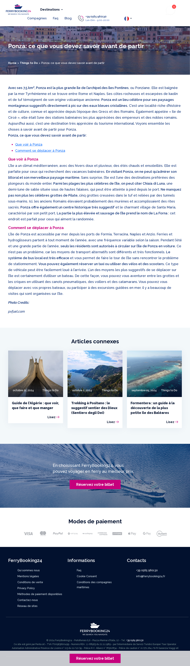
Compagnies (37, 18)
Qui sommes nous (28, 570)
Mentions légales (28, 576)
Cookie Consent (87, 576)
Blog (68, 18)
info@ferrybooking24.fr (150, 576)
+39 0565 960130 (96, 16)
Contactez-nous (27, 600)
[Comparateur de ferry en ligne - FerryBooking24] (18, 9)
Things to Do (29, 63)
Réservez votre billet (95, 484)
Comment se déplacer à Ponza (40, 151)
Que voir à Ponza (28, 144)
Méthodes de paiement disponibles (39, 594)
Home (12, 63)
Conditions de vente (30, 582)
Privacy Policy (26, 588)
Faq (55, 18)
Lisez (51, 417)
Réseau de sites (27, 606)
